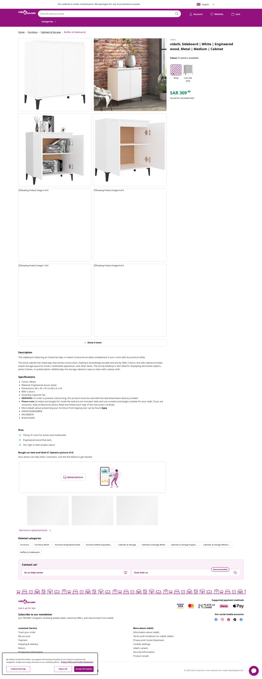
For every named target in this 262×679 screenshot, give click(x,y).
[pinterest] (228, 619)
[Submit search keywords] (177, 13)
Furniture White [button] (42, 544)
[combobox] (109, 13)
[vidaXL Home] (27, 12)
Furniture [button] (24, 544)
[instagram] (222, 619)
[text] (180, 93)
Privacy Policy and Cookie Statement (77, 662)
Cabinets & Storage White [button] (153, 544)
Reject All (63, 669)
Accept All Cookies (84, 669)
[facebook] (216, 619)
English (205, 4)
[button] (176, 73)
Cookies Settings (141, 644)
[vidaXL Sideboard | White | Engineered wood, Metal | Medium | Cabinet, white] (55, 74)
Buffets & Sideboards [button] (30, 552)
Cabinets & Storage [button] (127, 544)
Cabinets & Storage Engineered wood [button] (185, 544)
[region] (50, 664)
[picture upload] (109, 477)
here (104, 407)
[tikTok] (234, 619)
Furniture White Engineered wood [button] (100, 544)
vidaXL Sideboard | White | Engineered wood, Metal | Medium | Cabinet (201, 46)
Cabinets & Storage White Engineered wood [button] (217, 544)
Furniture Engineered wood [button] (67, 544)
